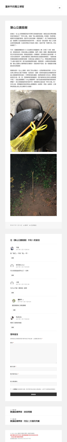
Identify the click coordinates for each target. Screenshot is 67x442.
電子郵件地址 (14, 374)
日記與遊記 (33, 225)
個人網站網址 (13, 381)
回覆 (12, 258)
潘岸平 (26, 225)
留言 (12, 342)
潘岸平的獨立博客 (14, 6)
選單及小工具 (59, 7)
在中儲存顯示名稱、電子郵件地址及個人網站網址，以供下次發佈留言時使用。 (34, 389)
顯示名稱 (13, 366)
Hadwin (18, 317)
